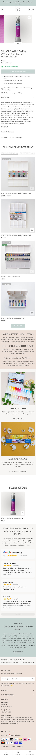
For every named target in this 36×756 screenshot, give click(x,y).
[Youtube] (13, 731)
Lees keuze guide (18, 419)
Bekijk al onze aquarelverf (18, 471)
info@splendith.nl (12, 662)
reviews (23, 351)
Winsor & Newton (9, 56)
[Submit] (32, 679)
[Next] (21, 44)
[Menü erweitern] (2, 9)
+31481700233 (30, 662)
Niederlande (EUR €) (16, 735)
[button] (33, 9)
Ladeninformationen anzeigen (13, 83)
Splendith (8, 746)
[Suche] (29, 9)
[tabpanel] (18, 242)
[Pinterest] (6, 731)
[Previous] (15, 44)
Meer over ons (18, 652)
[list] (18, 31)
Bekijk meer (18, 325)
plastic (29, 339)
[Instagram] (10, 731)
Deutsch (3, 735)
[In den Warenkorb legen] (32, 188)
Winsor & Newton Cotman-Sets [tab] (9, 153)
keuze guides (18, 349)
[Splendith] (18, 9)
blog (27, 349)
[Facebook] (2, 731)
